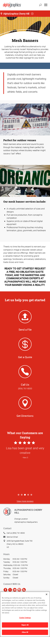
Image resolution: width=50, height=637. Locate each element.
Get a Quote (25, 357)
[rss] (24, 589)
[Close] (46, 594)
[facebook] (5, 589)
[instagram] (19, 589)
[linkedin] (15, 589)
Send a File (25, 329)
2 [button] (22, 495)
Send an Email (12, 537)
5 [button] (31, 495)
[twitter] (10, 589)
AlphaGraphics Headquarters (26, 522)
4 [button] (28, 495)
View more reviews (25, 501)
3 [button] (25, 495)
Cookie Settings (25, 618)
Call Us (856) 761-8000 (16, 533)
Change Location (21, 519)
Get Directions (25, 416)
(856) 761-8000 (25, 388)
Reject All (25, 625)
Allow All (25, 632)
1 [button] (19, 495)
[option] (25, 466)
